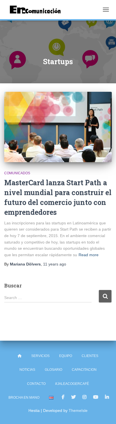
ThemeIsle (78, 410)
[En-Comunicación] (37, 9)
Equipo (65, 356)
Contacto (36, 384)
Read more (89, 255)
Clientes (90, 356)
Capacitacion (84, 370)
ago (54, 264)
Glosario (53, 370)
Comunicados (17, 173)
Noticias (27, 370)
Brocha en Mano (23, 398)
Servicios (40, 356)
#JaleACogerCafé (72, 384)
